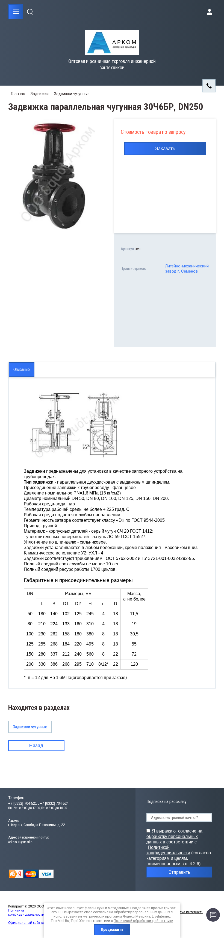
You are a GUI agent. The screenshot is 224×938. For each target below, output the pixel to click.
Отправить (179, 872)
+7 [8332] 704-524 (54, 803)
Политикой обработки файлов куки (143, 921)
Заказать (165, 148)
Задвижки (40, 94)
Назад (36, 745)
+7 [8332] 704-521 (23, 803)
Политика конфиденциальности (26, 912)
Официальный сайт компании (33, 922)
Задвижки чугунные (72, 94)
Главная (18, 94)
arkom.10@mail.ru (21, 842)
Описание (21, 369)
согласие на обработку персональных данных (174, 836)
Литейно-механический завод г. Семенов (187, 269)
